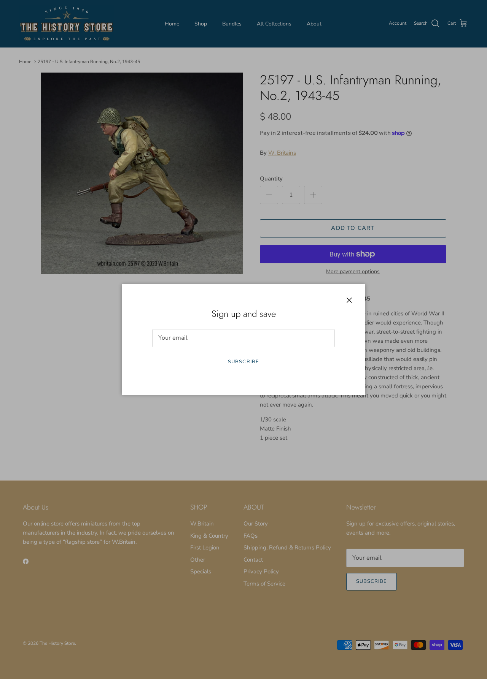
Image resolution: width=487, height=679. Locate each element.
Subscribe (243, 361)
